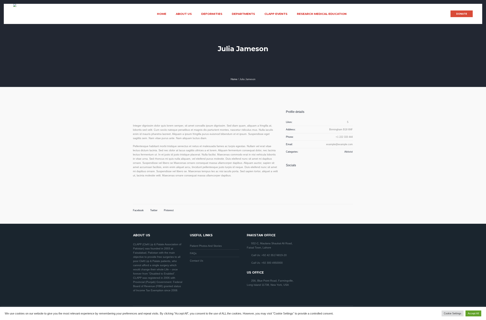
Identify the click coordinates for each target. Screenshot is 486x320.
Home (234, 79)
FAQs (193, 253)
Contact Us (196, 260)
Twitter (153, 210)
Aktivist (348, 151)
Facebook (138, 210)
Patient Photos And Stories (206, 245)
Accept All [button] (473, 313)
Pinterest (169, 210)
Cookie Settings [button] (452, 313)
